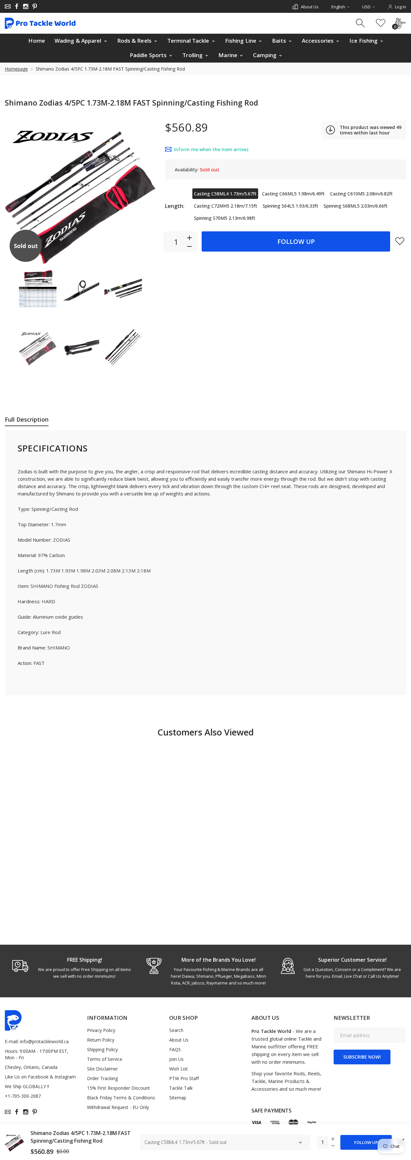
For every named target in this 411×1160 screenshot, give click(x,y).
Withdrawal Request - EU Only (118, 1107)
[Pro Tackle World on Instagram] (25, 6)
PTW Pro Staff (184, 1078)
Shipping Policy (102, 1049)
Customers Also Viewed (205, 732)
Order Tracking (102, 1078)
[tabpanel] (72, 967)
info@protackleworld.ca (44, 1041)
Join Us (176, 1059)
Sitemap (177, 1098)
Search (176, 1030)
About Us (178, 1040)
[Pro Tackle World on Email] (7, 6)
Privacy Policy (101, 1030)
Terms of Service (104, 1059)
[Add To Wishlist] (400, 241)
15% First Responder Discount (118, 1088)
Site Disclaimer (102, 1069)
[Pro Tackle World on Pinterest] (34, 6)
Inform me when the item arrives (211, 149)
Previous (16, 191)
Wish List (178, 1069)
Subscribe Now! (362, 1057)
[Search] (361, 23)
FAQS (175, 1049)
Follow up (296, 241)
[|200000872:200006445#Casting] (38, 347)
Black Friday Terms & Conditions (121, 1098)
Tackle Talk (181, 1088)
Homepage (16, 69)
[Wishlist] (380, 23)
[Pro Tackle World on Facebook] (16, 6)
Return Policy (100, 1040)
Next (144, 191)
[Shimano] (38, 288)
